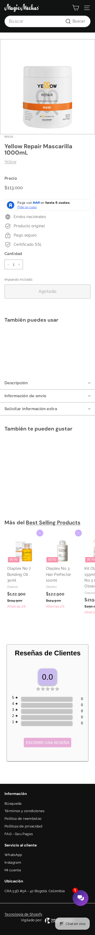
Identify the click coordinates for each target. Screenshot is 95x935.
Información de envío (25, 396)
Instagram (12, 862)
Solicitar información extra (30, 408)
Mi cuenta (12, 870)
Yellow (10, 162)
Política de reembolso (22, 819)
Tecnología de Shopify (23, 914)
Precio (10, 178)
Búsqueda (13, 804)
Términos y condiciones (24, 811)
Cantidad (13, 253)
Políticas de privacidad (23, 826)
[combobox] (47, 21)
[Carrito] (75, 8)
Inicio (8, 136)
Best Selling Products (53, 522)
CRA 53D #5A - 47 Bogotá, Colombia (34, 891)
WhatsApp (13, 855)
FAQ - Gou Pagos (18, 834)
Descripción (16, 383)
